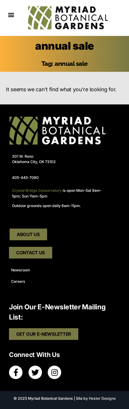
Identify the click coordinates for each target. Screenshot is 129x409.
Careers (18, 281)
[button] (11, 15)
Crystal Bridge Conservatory (37, 190)
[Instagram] (54, 372)
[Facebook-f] (15, 372)
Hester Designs (102, 398)
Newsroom (20, 270)
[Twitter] (35, 372)
